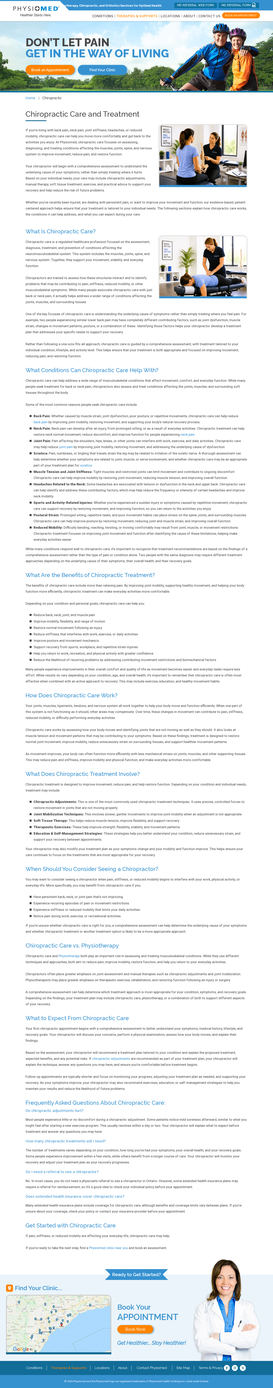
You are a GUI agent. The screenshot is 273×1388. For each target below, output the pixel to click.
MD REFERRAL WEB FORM (195, 5)
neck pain (188, 434)
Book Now (135, 1329)
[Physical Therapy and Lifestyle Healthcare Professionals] (36, 10)
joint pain (66, 447)
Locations (102, 1368)
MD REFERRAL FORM (237, 5)
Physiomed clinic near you (108, 1248)
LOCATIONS (170, 16)
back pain (41, 422)
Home (30, 98)
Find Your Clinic (102, 70)
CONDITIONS (102, 16)
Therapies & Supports (68, 1368)
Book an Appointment (241, 15)
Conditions (34, 1368)
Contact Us (209, 16)
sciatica (86, 465)
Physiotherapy (69, 956)
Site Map (183, 1368)
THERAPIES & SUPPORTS (137, 16)
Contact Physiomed (152, 1368)
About (189, 16)
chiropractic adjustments (111, 1059)
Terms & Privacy (210, 1368)
